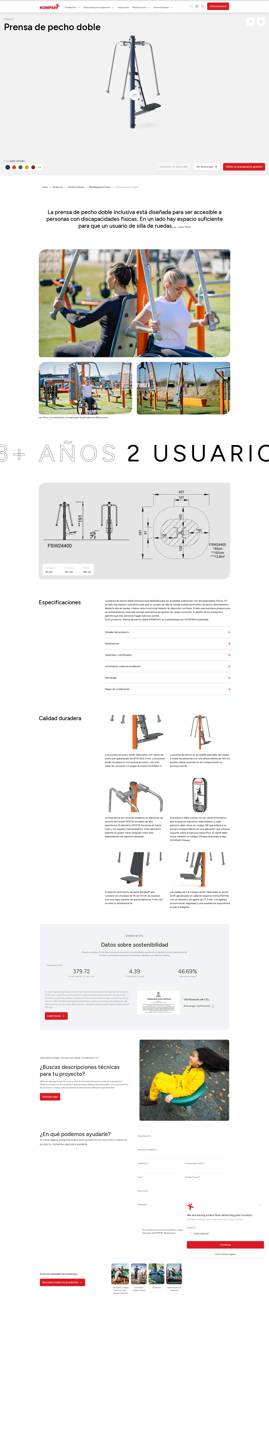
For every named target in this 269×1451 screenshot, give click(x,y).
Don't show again (225, 1254)
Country (191, 1227)
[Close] (260, 1205)
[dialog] (134, 725)
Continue (225, 1244)
